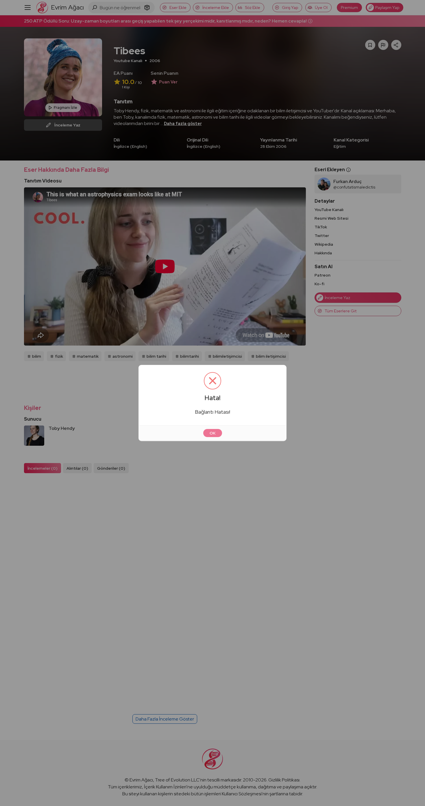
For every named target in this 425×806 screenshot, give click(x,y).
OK (213, 433)
